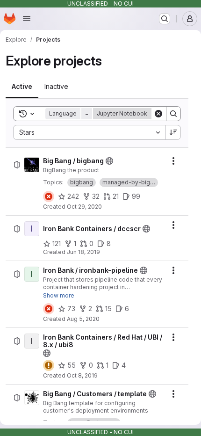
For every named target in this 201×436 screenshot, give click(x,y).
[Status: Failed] (48, 196)
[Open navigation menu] (26, 18)
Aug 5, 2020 (83, 318)
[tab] (22, 86)
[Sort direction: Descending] (173, 132)
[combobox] (89, 132)
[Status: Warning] (48, 365)
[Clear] (158, 113)
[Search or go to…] (164, 18)
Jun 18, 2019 (83, 251)
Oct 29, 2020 (84, 206)
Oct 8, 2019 (82, 375)
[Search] (173, 113)
